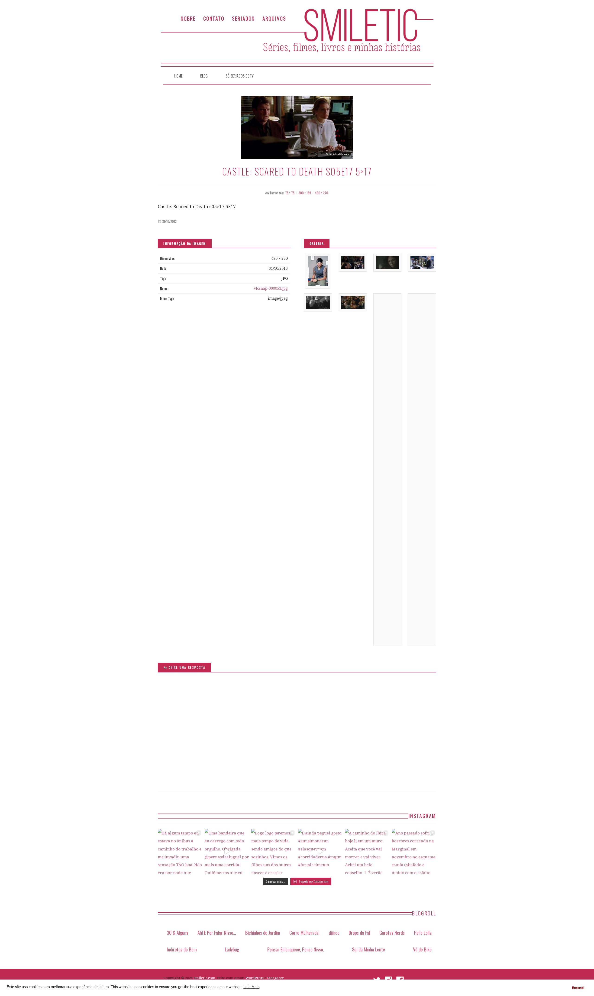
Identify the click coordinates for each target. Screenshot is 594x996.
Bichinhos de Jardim (262, 932)
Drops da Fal (359, 932)
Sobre (188, 18)
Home (178, 76)
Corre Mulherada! (304, 932)
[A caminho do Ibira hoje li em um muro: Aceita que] (367, 851)
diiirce (334, 932)
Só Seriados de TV (240, 76)
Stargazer (275, 978)
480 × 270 (321, 192)
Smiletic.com (204, 978)
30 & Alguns (177, 932)
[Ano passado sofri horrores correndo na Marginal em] (414, 851)
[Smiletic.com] (297, 38)
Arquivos (274, 18)
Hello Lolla (423, 932)
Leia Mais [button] (251, 987)
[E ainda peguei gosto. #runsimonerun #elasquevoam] (320, 851)
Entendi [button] (578, 988)
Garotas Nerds (392, 932)
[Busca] (425, 75)
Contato (213, 18)
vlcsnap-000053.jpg (271, 288)
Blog (204, 76)
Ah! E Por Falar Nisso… (216, 932)
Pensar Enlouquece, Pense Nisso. (295, 949)
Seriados (243, 18)
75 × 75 (289, 192)
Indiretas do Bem (182, 949)
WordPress (254, 978)
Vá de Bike (422, 949)
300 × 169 (304, 192)
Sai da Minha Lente (368, 949)
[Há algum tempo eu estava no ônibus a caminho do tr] (180, 851)
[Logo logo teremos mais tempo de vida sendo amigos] (273, 851)
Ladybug (232, 949)
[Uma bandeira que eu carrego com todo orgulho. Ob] (227, 851)
